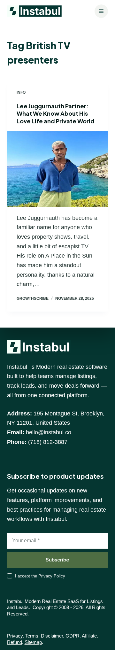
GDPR (72, 635)
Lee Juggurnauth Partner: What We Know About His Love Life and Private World (56, 113)
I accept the (40, 576)
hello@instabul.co (48, 432)
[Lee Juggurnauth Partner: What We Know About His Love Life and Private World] (57, 169)
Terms (31, 635)
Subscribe (57, 560)
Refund (14, 642)
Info (21, 92)
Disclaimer (52, 635)
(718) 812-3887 (47, 442)
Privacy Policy (51, 576)
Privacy (15, 635)
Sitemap (33, 642)
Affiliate (89, 635)
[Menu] (101, 11)
